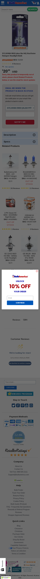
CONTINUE (20, 303)
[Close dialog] (37, 271)
